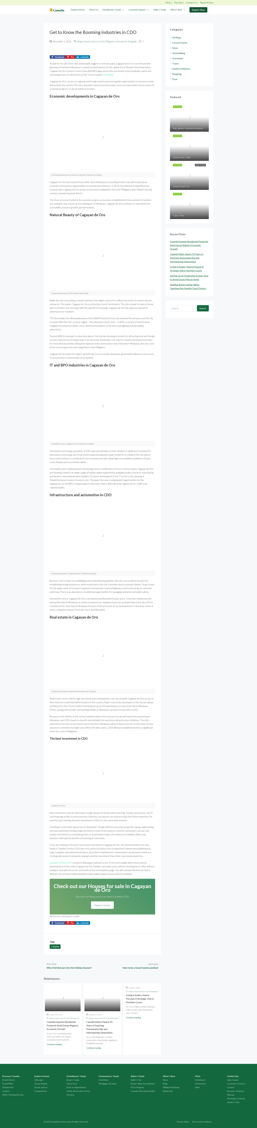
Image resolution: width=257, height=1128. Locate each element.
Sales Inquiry (233, 1080)
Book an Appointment (76, 1087)
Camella (55, 946)
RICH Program (137, 1087)
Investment (121, 41)
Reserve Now (206, 2)
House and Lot (40, 1087)
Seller (197, 1087)
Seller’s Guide (159, 9)
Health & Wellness (181, 68)
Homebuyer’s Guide (112, 9)
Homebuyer (200, 1080)
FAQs (168, 2)
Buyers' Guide (72, 1080)
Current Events (179, 42)
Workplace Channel (236, 1098)
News (175, 48)
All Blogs (176, 37)
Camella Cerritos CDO (61, 862)
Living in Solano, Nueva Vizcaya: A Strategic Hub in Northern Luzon (140, 999)
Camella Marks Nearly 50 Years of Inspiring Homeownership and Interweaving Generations (186, 258)
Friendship (108, 74)
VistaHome (104, 1080)
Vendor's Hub (233, 1102)
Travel (175, 63)
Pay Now (178, 2)
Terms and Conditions (202, 1121)
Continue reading (54, 1044)
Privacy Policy (183, 1121)
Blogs (165, 1083)
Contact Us (191, 2)
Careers (6, 1091)
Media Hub (167, 1091)
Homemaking (178, 53)
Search (202, 308)
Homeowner (200, 1083)
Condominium (40, 1091)
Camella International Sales (143, 1091)
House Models (40, 1083)
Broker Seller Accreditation (143, 1083)
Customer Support (137, 9)
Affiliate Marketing (171, 1087)
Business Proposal (235, 1091)
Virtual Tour (71, 1083)
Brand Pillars (8, 1083)
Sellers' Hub (136, 1080)
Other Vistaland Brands (13, 1094)
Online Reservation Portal (78, 1091)
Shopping (132, 41)
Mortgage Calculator (108, 1083)
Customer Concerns (236, 1083)
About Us (93, 9)
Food (174, 79)
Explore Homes (78, 9)
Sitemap (230, 1094)
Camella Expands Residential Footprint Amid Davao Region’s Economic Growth (62, 1025)
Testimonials (8, 1087)
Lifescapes (39, 1080)
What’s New (176, 9)
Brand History (8, 1080)
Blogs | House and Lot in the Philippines (96, 41)
